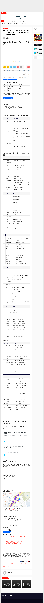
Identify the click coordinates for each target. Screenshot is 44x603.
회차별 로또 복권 (30, 21)
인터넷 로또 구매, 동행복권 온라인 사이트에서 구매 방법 (13, 541)
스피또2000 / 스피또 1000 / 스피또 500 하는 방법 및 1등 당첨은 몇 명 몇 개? (15, 536)
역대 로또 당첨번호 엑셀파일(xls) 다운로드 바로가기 (13, 543)
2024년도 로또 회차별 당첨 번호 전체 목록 (11, 542)
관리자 (8, 37)
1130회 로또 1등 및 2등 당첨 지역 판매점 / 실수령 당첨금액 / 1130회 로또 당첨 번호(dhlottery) (9, 565)
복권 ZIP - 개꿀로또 (22, 16)
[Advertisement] (22, 6)
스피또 (35, 21)
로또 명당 (3, 23)
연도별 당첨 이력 (9, 23)
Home (6, 21)
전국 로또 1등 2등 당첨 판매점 (13, 21)
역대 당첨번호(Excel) (22, 21)
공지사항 (26, 23)
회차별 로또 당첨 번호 (5, 28)
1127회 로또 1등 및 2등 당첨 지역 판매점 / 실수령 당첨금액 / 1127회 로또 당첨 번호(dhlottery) (23, 565)
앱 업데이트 (21, 23)
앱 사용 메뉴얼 (15, 23)
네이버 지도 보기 (11, 509)
